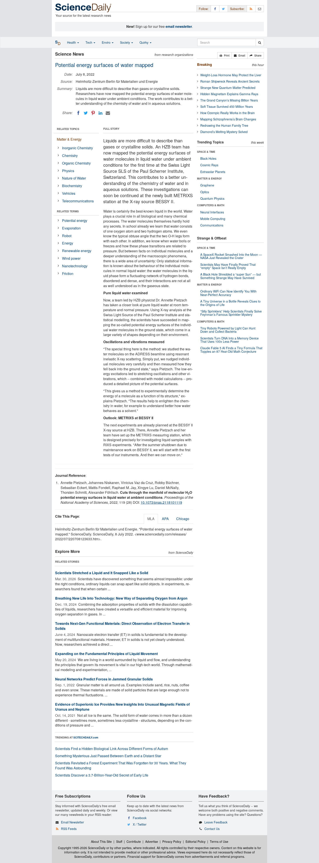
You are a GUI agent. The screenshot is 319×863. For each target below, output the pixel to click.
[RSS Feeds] (251, 8)
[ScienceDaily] (83, 7)
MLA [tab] (151, 518)
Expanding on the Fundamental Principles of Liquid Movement (106, 653)
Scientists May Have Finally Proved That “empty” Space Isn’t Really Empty (228, 266)
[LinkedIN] (100, 113)
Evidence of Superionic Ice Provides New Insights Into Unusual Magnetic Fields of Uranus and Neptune (122, 707)
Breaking (204, 64)
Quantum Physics (212, 198)
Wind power (71, 258)
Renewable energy (76, 250)
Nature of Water (74, 178)
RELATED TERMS (68, 211)
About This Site (101, 841)
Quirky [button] (144, 42)
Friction (67, 273)
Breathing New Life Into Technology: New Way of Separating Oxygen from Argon (121, 598)
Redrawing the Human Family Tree (224, 125)
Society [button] (125, 42)
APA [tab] (165, 518)
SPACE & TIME (206, 152)
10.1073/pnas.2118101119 (161, 502)
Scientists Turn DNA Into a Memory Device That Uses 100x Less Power (229, 340)
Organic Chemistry (76, 163)
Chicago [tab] (182, 518)
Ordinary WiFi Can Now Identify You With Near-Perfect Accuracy (228, 293)
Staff (119, 841)
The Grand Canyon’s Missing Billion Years (229, 100)
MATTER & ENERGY (209, 178)
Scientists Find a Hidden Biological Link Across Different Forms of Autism (111, 748)
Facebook (139, 818)
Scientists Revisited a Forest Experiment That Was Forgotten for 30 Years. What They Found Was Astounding (120, 765)
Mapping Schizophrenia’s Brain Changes (228, 119)
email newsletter (179, 26)
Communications (211, 225)
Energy (67, 243)
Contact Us (212, 828)
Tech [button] (89, 42)
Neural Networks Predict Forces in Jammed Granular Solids (104, 679)
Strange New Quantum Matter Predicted (227, 87)
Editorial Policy (196, 841)
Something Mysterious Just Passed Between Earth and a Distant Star (108, 755)
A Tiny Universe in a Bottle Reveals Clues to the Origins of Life (230, 303)
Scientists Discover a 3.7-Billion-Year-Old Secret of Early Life (101, 775)
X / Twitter (139, 824)
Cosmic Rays (209, 165)
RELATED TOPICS (68, 129)
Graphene (207, 185)
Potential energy (74, 220)
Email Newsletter (72, 822)
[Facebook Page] (215, 8)
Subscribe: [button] (237, 9)
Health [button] (72, 42)
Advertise (151, 841)
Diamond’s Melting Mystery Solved (224, 132)
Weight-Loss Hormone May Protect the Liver (230, 75)
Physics (68, 170)
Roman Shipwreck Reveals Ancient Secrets (230, 81)
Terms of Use (219, 841)
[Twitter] (85, 113)
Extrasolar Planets (212, 172)
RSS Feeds (69, 828)
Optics (204, 192)
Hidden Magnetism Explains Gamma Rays (229, 94)
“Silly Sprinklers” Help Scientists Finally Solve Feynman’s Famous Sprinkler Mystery (231, 313)
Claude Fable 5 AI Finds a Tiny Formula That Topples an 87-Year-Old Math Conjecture (231, 349)
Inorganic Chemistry (77, 147)
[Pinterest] (93, 113)
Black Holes (208, 158)
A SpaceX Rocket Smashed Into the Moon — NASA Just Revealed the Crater (231, 256)
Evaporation (71, 228)
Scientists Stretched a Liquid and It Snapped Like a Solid (101, 572)
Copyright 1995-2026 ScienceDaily (81, 848)
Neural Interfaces (212, 212)
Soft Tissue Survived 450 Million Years (226, 106)
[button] (224, 55)
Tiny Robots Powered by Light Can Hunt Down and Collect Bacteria (227, 330)
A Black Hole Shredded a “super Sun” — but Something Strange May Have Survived (230, 276)
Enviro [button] (106, 42)
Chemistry (70, 155)
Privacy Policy (171, 841)
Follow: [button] (204, 9)
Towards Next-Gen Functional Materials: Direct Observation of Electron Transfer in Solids (122, 626)
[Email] (107, 113)
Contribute (134, 841)
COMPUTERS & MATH (210, 205)
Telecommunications (78, 200)
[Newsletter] (259, 8)
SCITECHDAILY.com (85, 737)
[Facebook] (78, 113)
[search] (259, 42)
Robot (66, 235)
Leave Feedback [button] (215, 822)
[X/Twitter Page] (223, 8)
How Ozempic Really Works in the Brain (227, 113)
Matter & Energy (69, 139)
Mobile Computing (212, 218)
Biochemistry (72, 185)
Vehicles (68, 193)
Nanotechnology (74, 265)
